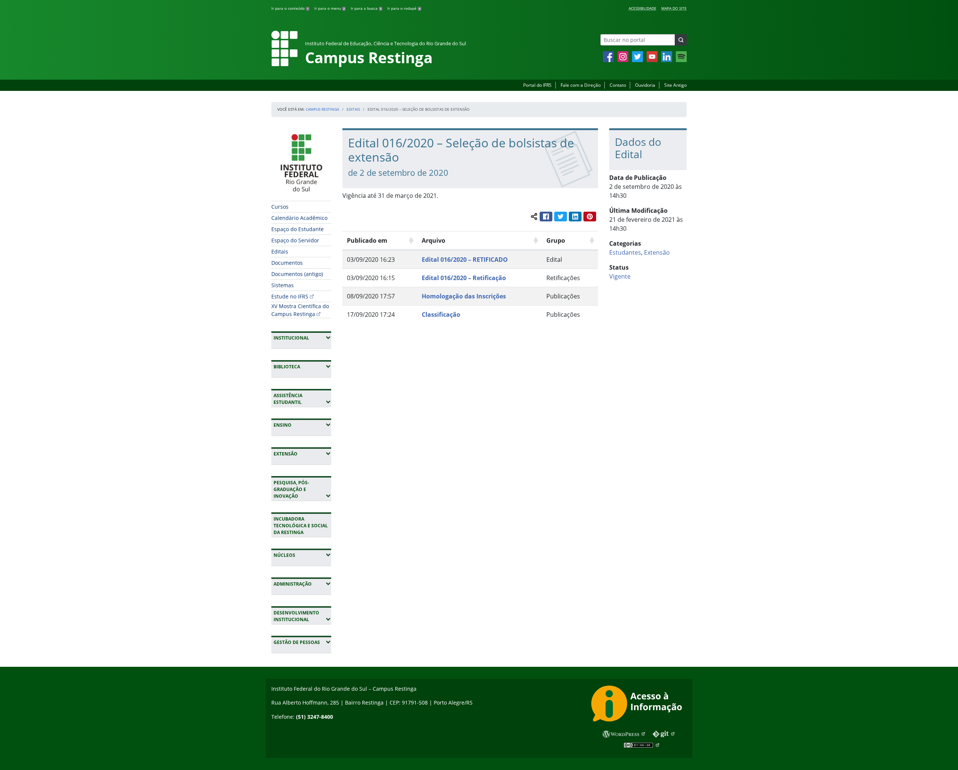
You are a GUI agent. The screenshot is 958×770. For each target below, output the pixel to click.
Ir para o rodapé (403, 8)
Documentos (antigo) (297, 273)
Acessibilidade (642, 8)
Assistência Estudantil (302, 398)
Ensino (302, 424)
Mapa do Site (674, 8)
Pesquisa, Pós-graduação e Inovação (302, 489)
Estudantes (625, 252)
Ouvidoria (645, 85)
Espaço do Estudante (297, 229)
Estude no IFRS (289, 296)
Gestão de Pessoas (302, 642)
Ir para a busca (366, 8)
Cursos (280, 206)
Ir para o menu (329, 8)
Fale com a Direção (581, 85)
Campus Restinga (322, 109)
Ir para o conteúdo (289, 8)
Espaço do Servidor (295, 240)
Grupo (555, 240)
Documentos (287, 262)
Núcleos (302, 555)
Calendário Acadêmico (299, 217)
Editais (353, 109)
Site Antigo (675, 85)
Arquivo (433, 240)
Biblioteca (302, 366)
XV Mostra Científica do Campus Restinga (300, 310)
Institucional (302, 337)
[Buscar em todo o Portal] (681, 40)
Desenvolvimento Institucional (302, 616)
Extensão (302, 453)
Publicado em (367, 240)
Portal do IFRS (537, 85)
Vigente (620, 276)
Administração (302, 583)
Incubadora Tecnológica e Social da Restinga (301, 526)
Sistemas (282, 285)
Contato (618, 85)
